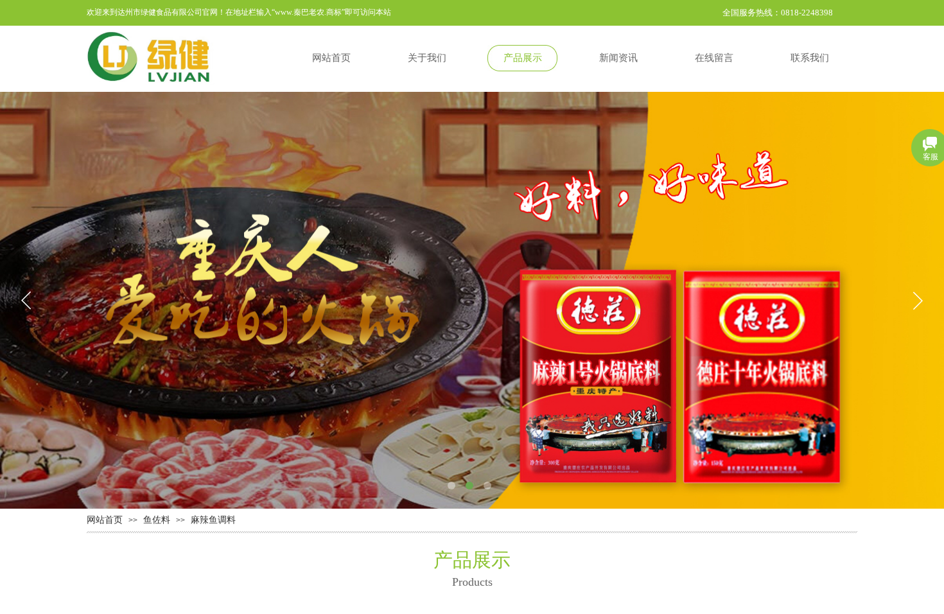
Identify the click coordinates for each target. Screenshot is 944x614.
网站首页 (105, 519)
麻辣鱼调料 (213, 519)
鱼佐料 (156, 519)
